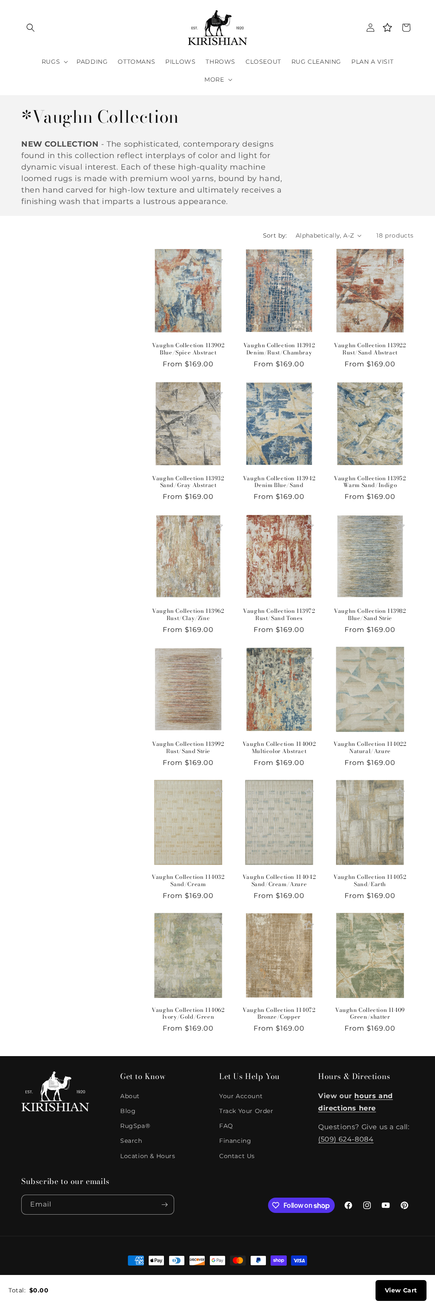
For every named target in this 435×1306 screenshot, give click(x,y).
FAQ (226, 1126)
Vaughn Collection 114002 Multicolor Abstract (279, 747)
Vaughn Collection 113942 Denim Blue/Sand (279, 482)
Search (131, 1141)
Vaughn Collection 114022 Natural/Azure (369, 747)
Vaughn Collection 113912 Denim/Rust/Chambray (279, 349)
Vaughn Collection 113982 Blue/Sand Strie (370, 614)
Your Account (241, 1096)
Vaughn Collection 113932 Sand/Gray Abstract (188, 482)
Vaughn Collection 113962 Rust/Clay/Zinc (188, 614)
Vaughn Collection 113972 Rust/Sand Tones (279, 614)
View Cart (401, 1290)
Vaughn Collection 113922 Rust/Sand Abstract (370, 349)
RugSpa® (135, 1126)
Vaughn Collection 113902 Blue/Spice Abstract (188, 349)
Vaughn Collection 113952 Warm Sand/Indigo (370, 482)
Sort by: (275, 235)
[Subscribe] (164, 1205)
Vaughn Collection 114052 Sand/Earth (369, 880)
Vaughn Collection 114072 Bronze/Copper (279, 1013)
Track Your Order (246, 1111)
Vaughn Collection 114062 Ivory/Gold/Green (188, 1013)
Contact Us (237, 1156)
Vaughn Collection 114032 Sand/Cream (188, 880)
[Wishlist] (387, 27)
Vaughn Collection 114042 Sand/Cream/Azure (279, 880)
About (130, 1096)
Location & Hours (147, 1156)
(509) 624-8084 (345, 1139)
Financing (235, 1141)
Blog (128, 1111)
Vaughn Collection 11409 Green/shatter (370, 1013)
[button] (30, 27)
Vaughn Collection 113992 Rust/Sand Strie (188, 747)
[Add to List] (218, 260)
